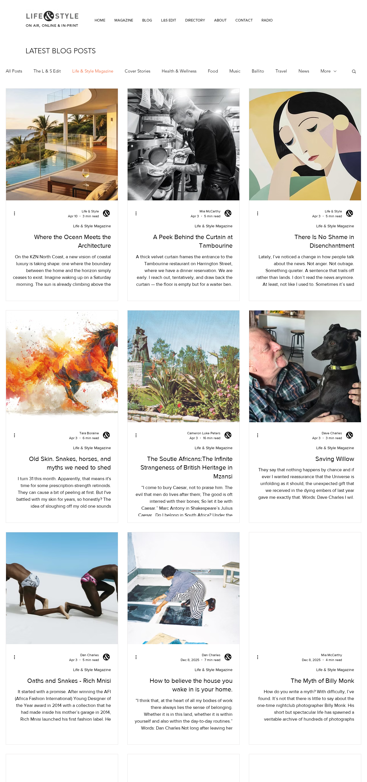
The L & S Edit (47, 71)
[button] (354, 72)
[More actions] (16, 213)
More (326, 71)
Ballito (258, 71)
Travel (281, 71)
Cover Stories (137, 71)
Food (213, 71)
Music (234, 71)
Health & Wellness (179, 71)
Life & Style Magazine (92, 71)
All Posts (14, 71)
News (303, 71)
